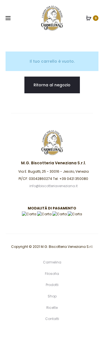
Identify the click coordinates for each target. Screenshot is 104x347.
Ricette (52, 307)
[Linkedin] (39, 334)
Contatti (52, 318)
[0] (89, 18)
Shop (52, 296)
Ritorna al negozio (52, 85)
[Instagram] (64, 334)
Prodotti (52, 284)
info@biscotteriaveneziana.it (53, 186)
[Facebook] (52, 334)
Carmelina (52, 262)
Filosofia (52, 273)
